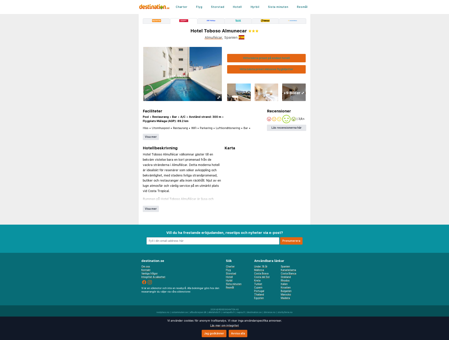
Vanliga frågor (149, 273)
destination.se (254, 312)
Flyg (199, 7)
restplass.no (162, 312)
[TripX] (238, 21)
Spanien (285, 266)
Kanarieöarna (288, 270)
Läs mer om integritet (224, 325)
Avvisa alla (238, 333)
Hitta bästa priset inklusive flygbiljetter (266, 69)
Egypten (259, 298)
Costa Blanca (288, 273)
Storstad (217, 7)
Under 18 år (260, 266)
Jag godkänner (214, 333)
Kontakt (145, 270)
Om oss (145, 266)
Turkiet (258, 284)
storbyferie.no (285, 312)
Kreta (257, 280)
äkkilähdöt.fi (214, 312)
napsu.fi (241, 312)
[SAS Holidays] (211, 21)
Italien (284, 284)
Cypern (258, 287)
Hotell (237, 7)
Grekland (286, 277)
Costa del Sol (262, 277)
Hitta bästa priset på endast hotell (266, 58)
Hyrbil (255, 7)
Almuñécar (213, 37)
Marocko (286, 294)
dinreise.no (270, 312)
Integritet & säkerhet (153, 277)
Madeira (285, 298)
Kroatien (286, 287)
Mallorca (259, 270)
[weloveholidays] (292, 21)
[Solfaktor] (156, 21)
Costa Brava (261, 273)
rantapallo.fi (229, 312)
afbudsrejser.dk (198, 312)
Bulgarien (286, 291)
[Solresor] (265, 21)
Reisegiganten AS (229, 309)
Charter (181, 7)
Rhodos (285, 280)
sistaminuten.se (180, 312)
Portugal (259, 291)
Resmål (302, 7)
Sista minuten (278, 7)
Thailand (259, 294)
